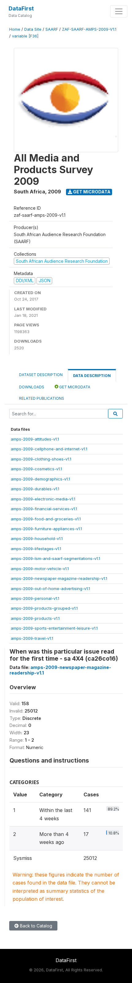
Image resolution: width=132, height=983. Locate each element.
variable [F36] (25, 36)
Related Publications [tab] (41, 398)
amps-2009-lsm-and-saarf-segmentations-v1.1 (55, 558)
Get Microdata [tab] (74, 387)
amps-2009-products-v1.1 (35, 618)
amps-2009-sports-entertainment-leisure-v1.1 (54, 628)
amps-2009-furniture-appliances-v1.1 (46, 528)
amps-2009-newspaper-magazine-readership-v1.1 (59, 578)
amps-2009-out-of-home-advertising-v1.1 (50, 588)
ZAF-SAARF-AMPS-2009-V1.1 (89, 29)
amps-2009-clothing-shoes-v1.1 (41, 459)
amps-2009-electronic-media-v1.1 (43, 498)
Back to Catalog (35, 925)
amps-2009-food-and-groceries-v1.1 (46, 518)
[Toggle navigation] (118, 11)
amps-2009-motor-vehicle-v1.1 (40, 568)
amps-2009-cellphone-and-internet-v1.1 (49, 448)
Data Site (32, 29)
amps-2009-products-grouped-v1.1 (44, 608)
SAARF (51, 29)
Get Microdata (91, 191)
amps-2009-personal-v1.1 (35, 598)
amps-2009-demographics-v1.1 (40, 478)
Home (14, 29)
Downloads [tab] (31, 387)
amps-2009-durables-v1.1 (35, 488)
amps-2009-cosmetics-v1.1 (36, 468)
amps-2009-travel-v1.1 (32, 638)
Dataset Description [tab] (41, 374)
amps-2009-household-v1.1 (37, 538)
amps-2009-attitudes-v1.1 (35, 439)
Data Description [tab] (92, 375)
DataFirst (21, 8)
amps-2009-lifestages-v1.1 (36, 548)
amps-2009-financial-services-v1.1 (44, 508)
